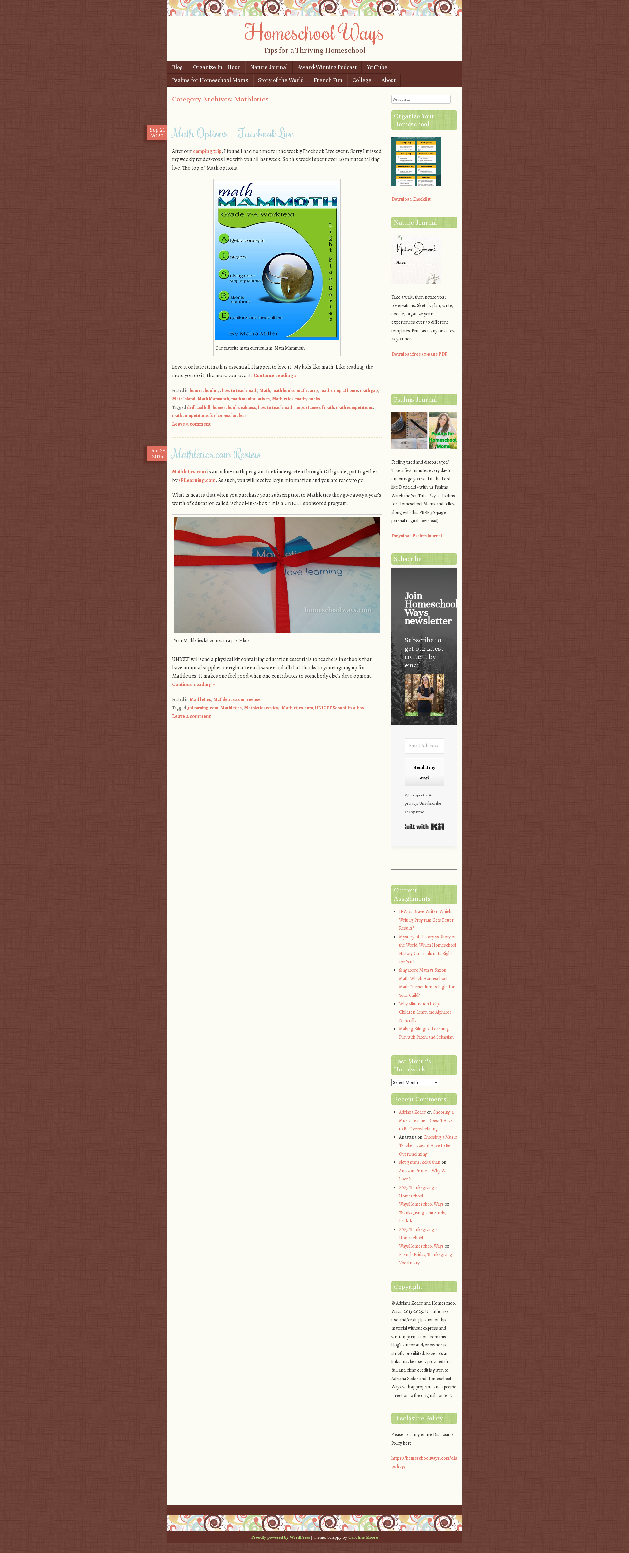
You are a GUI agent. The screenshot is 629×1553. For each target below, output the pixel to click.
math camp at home (339, 390)
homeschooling (205, 390)
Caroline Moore (363, 1537)
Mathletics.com (189, 471)
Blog (177, 67)
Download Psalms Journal (416, 536)
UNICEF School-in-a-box (339, 708)
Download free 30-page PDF (419, 354)
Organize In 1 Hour (216, 67)
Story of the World (281, 80)
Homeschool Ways (314, 32)
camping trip (207, 151)
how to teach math (239, 390)
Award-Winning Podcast (327, 67)
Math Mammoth (213, 399)
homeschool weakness (234, 407)
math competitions (354, 407)
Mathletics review (261, 708)
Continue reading (275, 375)
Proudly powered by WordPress (280, 1537)
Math (264, 390)
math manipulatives (250, 399)
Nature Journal (269, 67)
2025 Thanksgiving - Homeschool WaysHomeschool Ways (421, 1195)
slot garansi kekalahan (419, 1162)
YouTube (377, 67)
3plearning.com (202, 708)
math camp (307, 390)
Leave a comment (191, 424)
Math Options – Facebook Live (233, 132)
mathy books (307, 399)
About (388, 80)
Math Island (183, 399)
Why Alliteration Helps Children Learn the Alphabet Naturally (425, 1012)
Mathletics (282, 399)
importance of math (314, 407)
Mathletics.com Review (216, 453)
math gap (369, 390)
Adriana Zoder (412, 1112)
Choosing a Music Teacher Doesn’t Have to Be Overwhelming (426, 1120)
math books (283, 390)
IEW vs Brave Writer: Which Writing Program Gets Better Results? (426, 919)
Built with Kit (424, 826)
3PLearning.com (197, 480)
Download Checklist (411, 199)
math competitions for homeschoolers (209, 415)
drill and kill (198, 407)
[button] (424, 696)
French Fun (328, 80)
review (253, 699)
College (362, 80)
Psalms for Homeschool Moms (210, 80)
